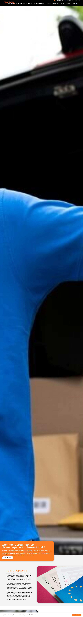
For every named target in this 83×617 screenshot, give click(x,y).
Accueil (10, 3)
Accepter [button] (74, 614)
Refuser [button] (79, 614)
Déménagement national (19, 3)
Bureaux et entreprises (39, 3)
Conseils (63, 3)
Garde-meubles (55, 3)
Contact (73, 3)
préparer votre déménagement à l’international (15, 555)
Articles (68, 3)
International (29, 3)
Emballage (48, 3)
